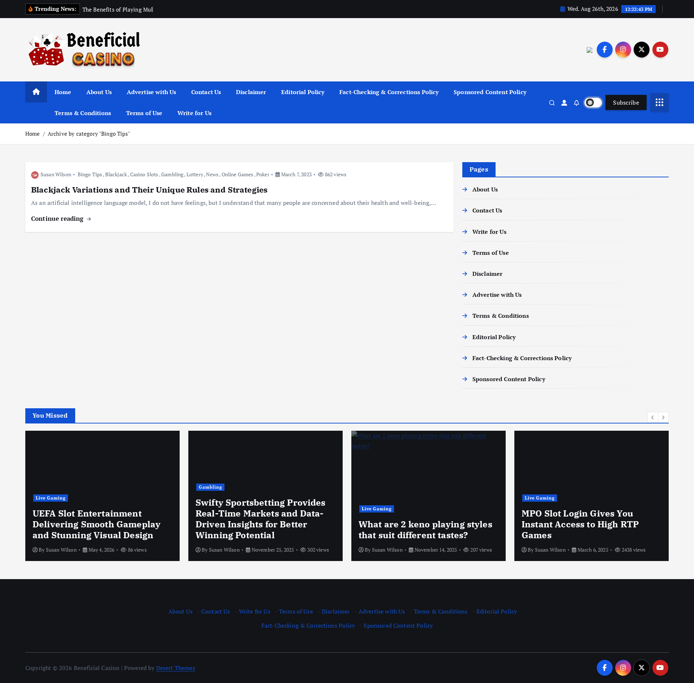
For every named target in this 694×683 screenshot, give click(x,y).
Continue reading (58, 218)
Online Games (237, 174)
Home (63, 92)
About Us (99, 92)
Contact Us (206, 92)
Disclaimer (251, 92)
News (212, 174)
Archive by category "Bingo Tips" (89, 133)
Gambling (172, 174)
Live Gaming (51, 498)
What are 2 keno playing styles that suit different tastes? (425, 529)
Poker (262, 174)
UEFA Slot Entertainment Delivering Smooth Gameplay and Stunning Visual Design (96, 524)
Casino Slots (144, 174)
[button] (652, 417)
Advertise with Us (151, 92)
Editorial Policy (303, 92)
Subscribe (626, 102)
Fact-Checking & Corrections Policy (388, 92)
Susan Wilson (55, 174)
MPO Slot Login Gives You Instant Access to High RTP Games (580, 524)
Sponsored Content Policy (490, 92)
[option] (102, 496)
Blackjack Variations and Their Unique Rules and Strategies (149, 189)
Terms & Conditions (83, 113)
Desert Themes (175, 668)
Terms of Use (144, 113)
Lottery (195, 174)
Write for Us (194, 113)
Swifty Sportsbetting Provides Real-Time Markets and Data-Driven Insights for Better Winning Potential (261, 519)
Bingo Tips (90, 174)
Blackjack (116, 174)
